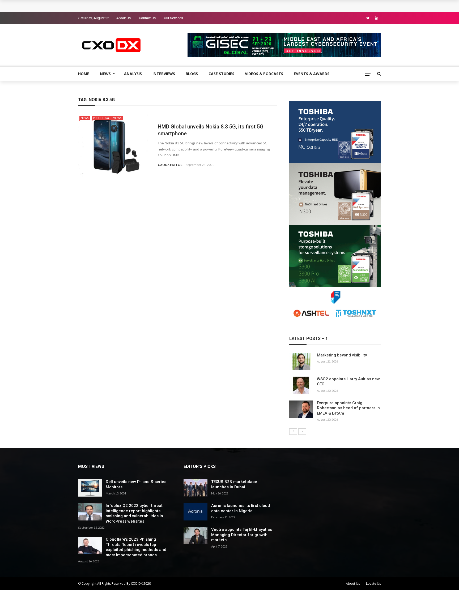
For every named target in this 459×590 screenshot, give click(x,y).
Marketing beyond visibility (342, 355)
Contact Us (147, 17)
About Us (123, 17)
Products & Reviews (107, 117)
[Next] (302, 431)
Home (83, 73)
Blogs (192, 73)
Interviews (163, 73)
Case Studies (221, 73)
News (105, 73)
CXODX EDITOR (170, 165)
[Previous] (293, 431)
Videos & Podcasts (264, 73)
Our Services (173, 17)
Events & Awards (311, 73)
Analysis (133, 73)
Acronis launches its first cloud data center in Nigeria (240, 508)
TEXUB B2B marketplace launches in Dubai (234, 484)
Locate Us (373, 583)
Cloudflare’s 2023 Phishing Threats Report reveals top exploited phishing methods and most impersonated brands (136, 547)
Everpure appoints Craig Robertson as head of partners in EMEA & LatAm (348, 408)
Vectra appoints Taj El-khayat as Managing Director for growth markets (241, 534)
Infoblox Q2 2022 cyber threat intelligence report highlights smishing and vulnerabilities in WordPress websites (134, 513)
